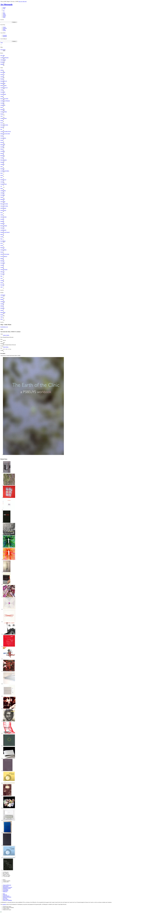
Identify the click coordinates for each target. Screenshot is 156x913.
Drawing (2, 142)
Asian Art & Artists (4, 205)
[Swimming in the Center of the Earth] (7, 832)
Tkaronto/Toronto (3, 269)
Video (1, 316)
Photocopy (2, 247)
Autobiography (3, 230)
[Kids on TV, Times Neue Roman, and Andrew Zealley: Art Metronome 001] (9, 783)
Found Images (3, 94)
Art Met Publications (4, 57)
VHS (1, 287)
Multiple (2, 258)
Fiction (1, 140)
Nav (4, 10)
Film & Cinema (3, 85)
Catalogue (2, 164)
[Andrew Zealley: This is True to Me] (9, 609)
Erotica (1, 251)
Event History (5, 889)
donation (4, 904)
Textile (1, 236)
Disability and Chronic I (5, 232)
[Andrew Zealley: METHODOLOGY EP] (9, 559)
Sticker (1, 282)
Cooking (2, 280)
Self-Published (3, 208)
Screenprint (2, 262)
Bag (1, 129)
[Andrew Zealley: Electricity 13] (9, 696)
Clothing (2, 303)
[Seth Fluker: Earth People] (7, 770)
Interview (2, 127)
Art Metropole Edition (4, 170)
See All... (2, 290)
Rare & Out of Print (4, 98)
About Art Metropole (7, 885)
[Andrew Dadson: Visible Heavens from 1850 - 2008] (7, 845)
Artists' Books (3, 59)
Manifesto (2, 260)
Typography (2, 92)
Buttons (1, 299)
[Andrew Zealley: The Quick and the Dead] (9, 621)
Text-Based (2, 195)
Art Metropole (6, 4)
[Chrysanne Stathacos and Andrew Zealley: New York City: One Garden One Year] (9, 671)
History (1, 148)
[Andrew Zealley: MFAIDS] (6, 522)
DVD (1, 243)
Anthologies (2, 294)
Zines (1, 166)
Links (4, 8)
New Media (2, 72)
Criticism (2, 76)
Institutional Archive (7, 888)
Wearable (2, 162)
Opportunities (5, 890)
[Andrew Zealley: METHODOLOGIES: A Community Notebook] (9, 497)
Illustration (2, 109)
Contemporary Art (3, 87)
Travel (1, 245)
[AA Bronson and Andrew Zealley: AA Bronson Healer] (9, 634)
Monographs (2, 312)
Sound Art (2, 74)
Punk (1, 238)
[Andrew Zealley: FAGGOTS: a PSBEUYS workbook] (6, 472)
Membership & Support (7, 887)
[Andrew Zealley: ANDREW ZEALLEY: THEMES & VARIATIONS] (9, 485)
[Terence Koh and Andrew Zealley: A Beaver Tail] (9, 820)
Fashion (2, 135)
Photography (2, 83)
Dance (1, 175)
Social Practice (3, 210)
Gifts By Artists (3, 216)
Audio (1, 214)
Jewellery (2, 219)
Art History (2, 151)
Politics (1, 113)
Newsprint (2, 273)
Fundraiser (2, 223)
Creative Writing (3, 111)
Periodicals (2, 62)
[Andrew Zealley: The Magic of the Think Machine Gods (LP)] (9, 509)
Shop (4, 12)
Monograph (2, 144)
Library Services (6, 895)
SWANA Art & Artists (4, 254)
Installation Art (3, 179)
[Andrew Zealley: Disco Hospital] (7, 572)
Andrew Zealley (6, 335)
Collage (1, 89)
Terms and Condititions (7, 900)
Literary (2, 70)
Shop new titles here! (23, 1)
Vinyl (1, 116)
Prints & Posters (3, 159)
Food (1, 212)
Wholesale (5, 894)
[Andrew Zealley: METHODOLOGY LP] (9, 547)
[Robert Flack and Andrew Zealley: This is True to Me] (9, 745)
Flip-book (2, 284)
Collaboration (3, 190)
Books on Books (3, 225)
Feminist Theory (3, 184)
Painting (2, 78)
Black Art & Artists (4, 203)
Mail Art (2, 234)
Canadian (2, 102)
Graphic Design (3, 118)
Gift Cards (5, 898)
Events (4, 16)
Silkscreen (2, 271)
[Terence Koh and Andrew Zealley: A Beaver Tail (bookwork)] (9, 758)
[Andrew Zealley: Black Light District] (7, 584)
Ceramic (2, 157)
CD (1, 186)
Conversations (3, 138)
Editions (2, 305)
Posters (1, 314)
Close (1, 42)
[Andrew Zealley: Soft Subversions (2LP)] (9, 534)
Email (4, 29)
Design (1, 120)
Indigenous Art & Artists (5, 133)
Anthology (2, 192)
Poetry (1, 107)
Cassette (2, 267)
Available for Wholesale (5, 100)
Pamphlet (2, 221)
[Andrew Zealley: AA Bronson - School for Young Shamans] (9, 733)
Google (4, 30)
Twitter (4, 27)
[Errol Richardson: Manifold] (8, 870)
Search (4, 7)
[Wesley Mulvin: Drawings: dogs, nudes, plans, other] (7, 795)
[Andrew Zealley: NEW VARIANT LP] (9, 721)
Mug (1, 276)
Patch (1, 173)
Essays (1, 122)
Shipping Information (7, 896)
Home (4, 17)
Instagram (5, 36)
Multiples (2, 64)
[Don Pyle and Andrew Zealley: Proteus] (9, 708)
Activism (2, 181)
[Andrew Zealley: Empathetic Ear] (9, 646)
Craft (1, 278)
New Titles (2, 55)
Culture (1, 96)
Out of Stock (2, 49)
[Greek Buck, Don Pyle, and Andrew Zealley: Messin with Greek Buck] (9, 658)
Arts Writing (2, 201)
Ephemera (2, 168)
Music (1, 188)
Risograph (2, 155)
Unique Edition (3, 249)
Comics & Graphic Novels (5, 131)
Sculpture (2, 146)
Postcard (2, 153)
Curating (2, 265)
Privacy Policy (6, 899)
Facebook (5, 28)
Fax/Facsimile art (3, 256)
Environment (2, 241)
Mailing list (5, 891)
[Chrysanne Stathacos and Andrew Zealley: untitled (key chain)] (9, 683)
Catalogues (2, 301)
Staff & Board (5, 886)
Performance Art (3, 81)
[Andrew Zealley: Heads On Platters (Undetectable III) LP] (9, 596)
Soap (1, 177)
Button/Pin (2, 199)
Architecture (2, 105)
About (4, 13)
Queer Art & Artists (4, 124)
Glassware (2, 227)
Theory (1, 197)
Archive (4, 15)
